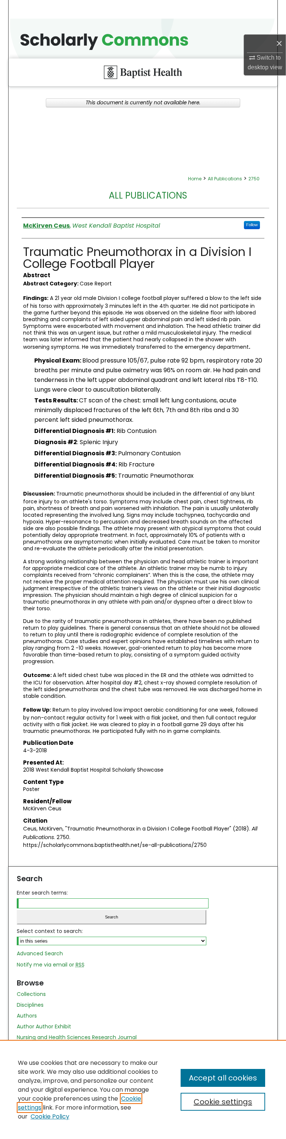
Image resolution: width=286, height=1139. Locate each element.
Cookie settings (223, 1102)
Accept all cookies (223, 1078)
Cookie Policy (50, 1116)
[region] (143, 1089)
